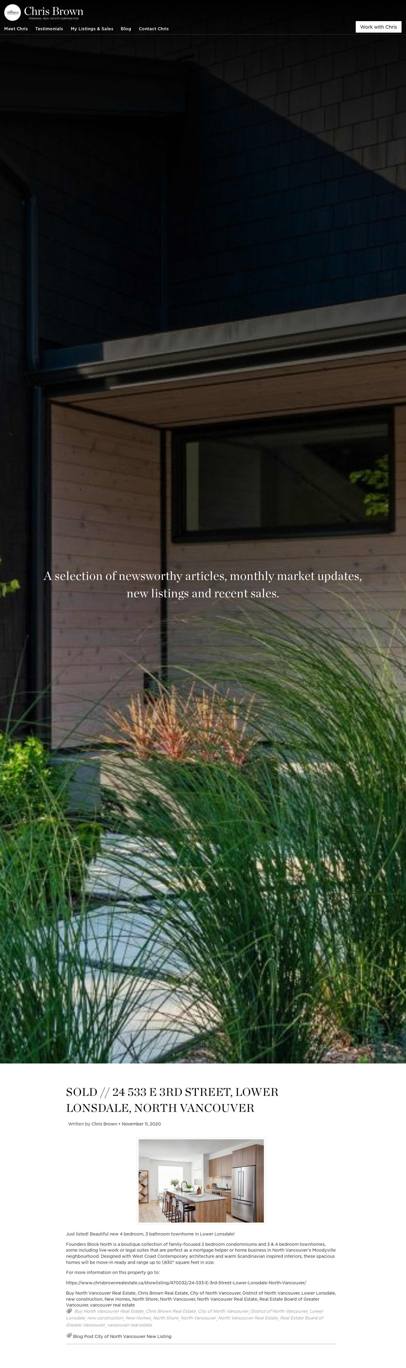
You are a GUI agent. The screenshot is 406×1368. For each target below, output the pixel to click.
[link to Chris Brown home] (86, 12)
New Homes (117, 1299)
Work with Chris (378, 26)
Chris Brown (104, 1124)
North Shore (145, 1299)
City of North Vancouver (215, 1293)
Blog (126, 28)
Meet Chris (16, 28)
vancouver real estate (112, 1305)
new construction (84, 1299)
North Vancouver (177, 1299)
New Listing (159, 1336)
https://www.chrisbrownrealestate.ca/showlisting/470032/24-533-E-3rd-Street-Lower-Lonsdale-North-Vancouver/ (186, 1282)
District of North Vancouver (270, 1293)
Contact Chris (154, 28)
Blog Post (83, 1336)
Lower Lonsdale (318, 1293)
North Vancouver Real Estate (227, 1299)
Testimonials (49, 28)
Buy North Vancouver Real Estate (101, 1293)
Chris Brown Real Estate (163, 1293)
